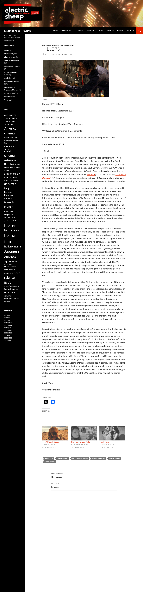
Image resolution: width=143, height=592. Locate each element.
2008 (8, 338)
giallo (15, 220)
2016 (7, 318)
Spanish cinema (11, 289)
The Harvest (58, 475)
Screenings (8, 97)
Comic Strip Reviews (11, 60)
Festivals (7, 78)
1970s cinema (10, 121)
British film (8, 168)
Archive (110, 31)
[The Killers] (112, 433)
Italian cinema (12, 246)
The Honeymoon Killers (81, 442)
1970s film (8, 124)
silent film (8, 286)
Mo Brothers (114, 458)
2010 (8, 333)
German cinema (9, 217)
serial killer (50, 462)
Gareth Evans (62, 458)
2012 (7, 328)
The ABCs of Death (50, 442)
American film (10, 137)
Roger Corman (9, 273)
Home (55, 31)
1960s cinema (10, 118)
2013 (8, 325)
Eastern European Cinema (9, 195)
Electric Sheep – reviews (17, 30)
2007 (8, 340)
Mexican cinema (10, 267)
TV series (7, 100)
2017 (7, 315)
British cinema (12, 164)
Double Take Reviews (12, 66)
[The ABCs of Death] (55, 433)
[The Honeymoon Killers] (84, 433)
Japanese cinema (98, 458)
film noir (9, 202)
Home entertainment (64, 45)
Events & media (67, 31)
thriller (8, 292)
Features (90, 31)
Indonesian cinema (80, 458)
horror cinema (11, 230)
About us (130, 31)
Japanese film (10, 261)
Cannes (16, 167)
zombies (7, 301)
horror (10, 225)
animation (9, 146)
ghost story (8, 221)
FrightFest (8, 214)
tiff (13, 292)
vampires (8, 296)
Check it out (48, 45)
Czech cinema (10, 177)
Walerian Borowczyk (11, 298)
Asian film (49, 458)
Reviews (80, 31)
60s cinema (10, 114)
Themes (101, 31)
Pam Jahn (68, 54)
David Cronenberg (11, 180)
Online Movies (9, 93)
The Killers (104, 442)
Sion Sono (15, 286)
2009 (8, 335)
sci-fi (17, 273)
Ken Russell (8, 264)
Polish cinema (9, 269)
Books (6, 50)
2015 (7, 320)
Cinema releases (10, 57)
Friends (120, 31)
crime (6, 170)
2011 (8, 330)
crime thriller (12, 173)
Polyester (55, 485)
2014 (8, 323)
